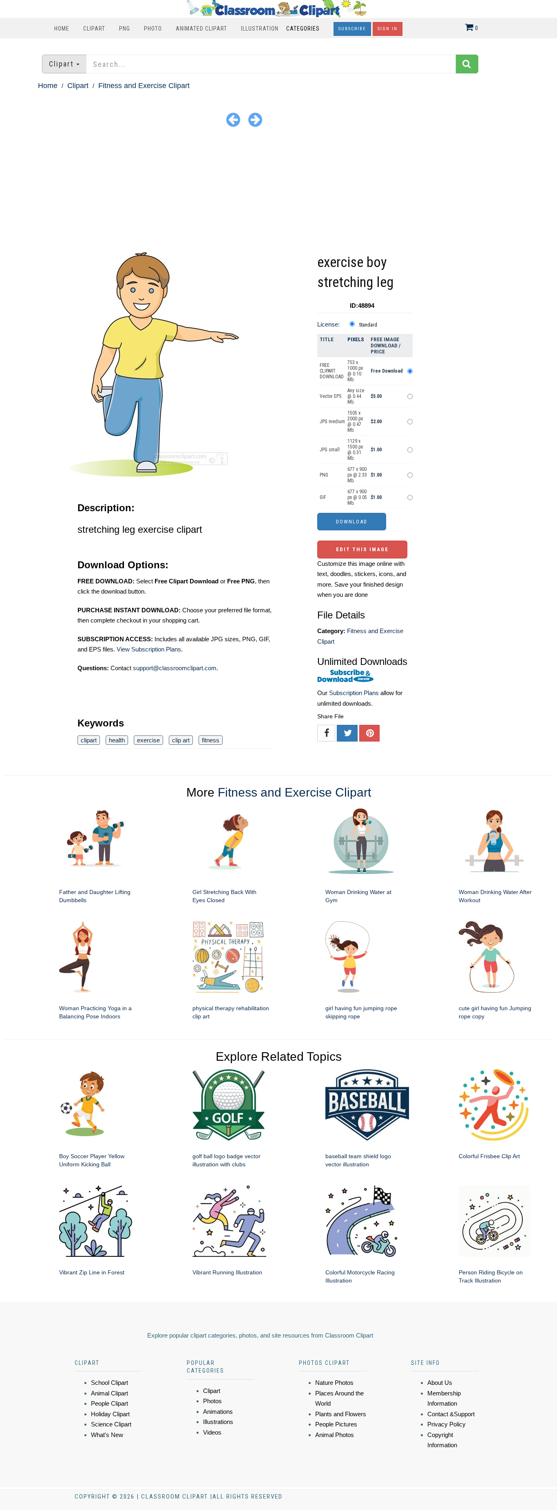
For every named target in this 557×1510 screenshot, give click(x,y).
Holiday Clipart (110, 1414)
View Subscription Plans (149, 649)
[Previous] (233, 119)
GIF (323, 497)
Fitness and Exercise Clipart (144, 86)
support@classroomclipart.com (175, 667)
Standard (368, 325)
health (117, 740)
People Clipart (109, 1403)
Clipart (94, 28)
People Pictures (336, 1424)
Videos (212, 1432)
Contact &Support (451, 1414)
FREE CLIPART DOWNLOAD (332, 371)
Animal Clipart (109, 1393)
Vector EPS (330, 396)
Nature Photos (334, 1382)
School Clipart (109, 1382)
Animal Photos (334, 1434)
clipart (89, 740)
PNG (124, 28)
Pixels (355, 339)
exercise (148, 740)
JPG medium (332, 421)
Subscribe (352, 28)
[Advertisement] (278, 191)
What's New (107, 1434)
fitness (210, 740)
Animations (218, 1411)
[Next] (255, 119)
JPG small (330, 450)
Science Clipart (111, 1424)
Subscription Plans (354, 692)
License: (328, 324)
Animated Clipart (201, 28)
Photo (153, 28)
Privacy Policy (446, 1424)
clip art (181, 740)
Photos (212, 1400)
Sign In (388, 28)
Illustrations (218, 1421)
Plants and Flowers (340, 1414)
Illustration (259, 28)
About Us (439, 1382)
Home (61, 28)
